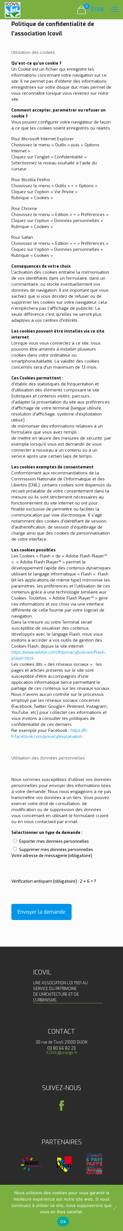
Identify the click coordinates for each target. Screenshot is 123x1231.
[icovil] (12, 9)
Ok (63, 1221)
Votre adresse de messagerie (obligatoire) (51, 855)
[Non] (115, 1208)
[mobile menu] (114, 9)
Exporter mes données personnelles (54, 841)
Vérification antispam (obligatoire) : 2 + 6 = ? (53, 881)
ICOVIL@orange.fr (61, 1052)
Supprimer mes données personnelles (56, 849)
